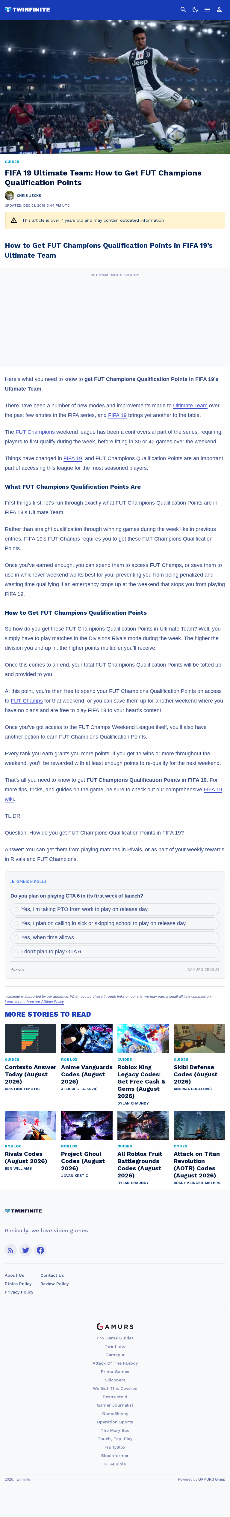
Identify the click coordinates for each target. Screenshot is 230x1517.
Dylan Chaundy (133, 1103)
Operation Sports (115, 1422)
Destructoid (115, 1396)
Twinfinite (115, 1346)
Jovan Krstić (74, 1176)
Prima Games (115, 1371)
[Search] (183, 10)
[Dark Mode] (195, 10)
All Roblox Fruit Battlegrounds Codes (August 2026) (139, 1164)
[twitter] (25, 1250)
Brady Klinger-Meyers (197, 1183)
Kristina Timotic (22, 1089)
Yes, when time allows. (48, 937)
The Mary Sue (115, 1430)
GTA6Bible (115, 1464)
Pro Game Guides (115, 1338)
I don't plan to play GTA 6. (52, 952)
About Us (14, 1275)
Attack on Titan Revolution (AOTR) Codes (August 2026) (197, 1164)
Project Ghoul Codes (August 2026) (83, 1161)
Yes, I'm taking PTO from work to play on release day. (85, 909)
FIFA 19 (117, 415)
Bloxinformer (115, 1455)
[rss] (11, 1250)
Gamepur (115, 1354)
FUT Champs (27, 701)
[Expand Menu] (207, 10)
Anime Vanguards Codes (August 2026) (87, 1074)
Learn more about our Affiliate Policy (34, 1002)
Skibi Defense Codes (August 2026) (195, 1074)
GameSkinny (115, 1413)
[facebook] (40, 1250)
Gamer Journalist (115, 1405)
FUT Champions (35, 432)
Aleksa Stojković (79, 1089)
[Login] (219, 10)
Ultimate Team (190, 406)
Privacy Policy (19, 1292)
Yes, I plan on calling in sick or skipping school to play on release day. (104, 923)
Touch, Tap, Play (115, 1438)
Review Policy (54, 1283)
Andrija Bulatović (193, 1089)
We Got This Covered (115, 1388)
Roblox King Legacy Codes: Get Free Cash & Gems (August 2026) (141, 1081)
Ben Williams (18, 1168)
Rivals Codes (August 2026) (26, 1157)
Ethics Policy (18, 1283)
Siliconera (115, 1380)
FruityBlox (115, 1447)
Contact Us (52, 1275)
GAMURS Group (211, 1479)
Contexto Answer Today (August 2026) (30, 1074)
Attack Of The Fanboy (115, 1363)
